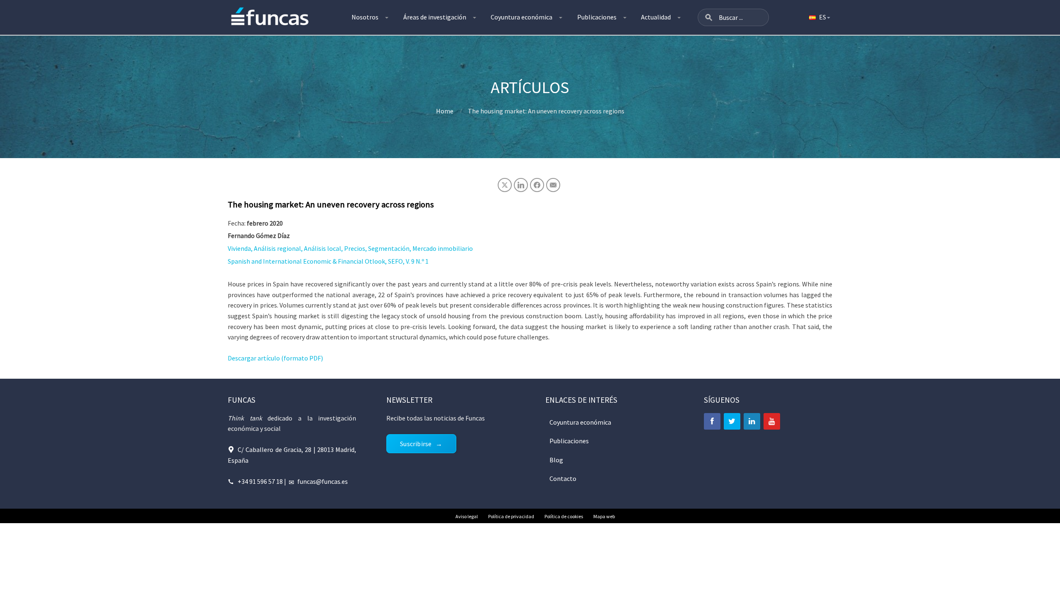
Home (444, 111)
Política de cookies (563, 516)
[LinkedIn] (752, 421)
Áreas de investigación (434, 17)
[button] (709, 17)
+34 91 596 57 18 (260, 481)
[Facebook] (712, 421)
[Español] (819, 17)
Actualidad (656, 17)
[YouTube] (772, 421)
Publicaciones (597, 17)
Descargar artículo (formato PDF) (275, 358)
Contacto (562, 478)
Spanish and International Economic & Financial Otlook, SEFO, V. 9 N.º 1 (328, 261)
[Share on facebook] (537, 185)
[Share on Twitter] (505, 185)
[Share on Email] (553, 185)
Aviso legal (466, 516)
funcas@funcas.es (322, 481)
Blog (556, 460)
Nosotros (365, 17)
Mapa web (604, 516)
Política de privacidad (511, 516)
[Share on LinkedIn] (521, 185)
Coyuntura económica (521, 17)
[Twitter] (732, 421)
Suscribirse (415, 444)
